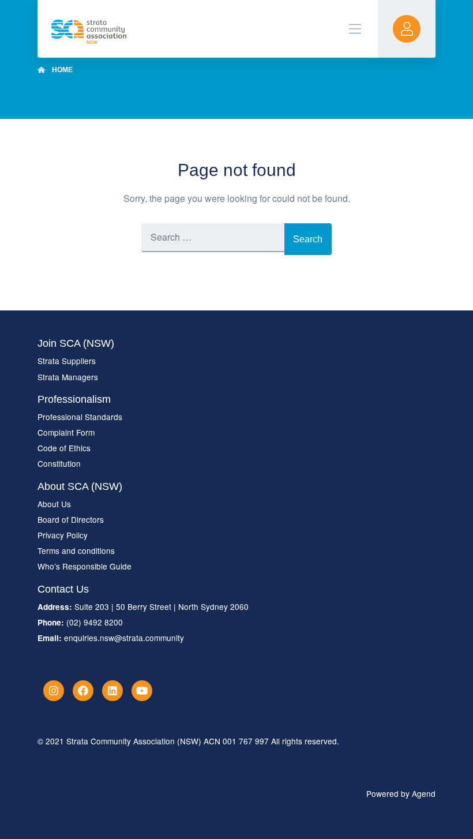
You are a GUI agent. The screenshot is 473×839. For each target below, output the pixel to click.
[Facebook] (83, 690)
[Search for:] (212, 239)
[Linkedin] (112, 690)
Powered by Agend (401, 793)
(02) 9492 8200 (94, 622)
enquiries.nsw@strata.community (124, 637)
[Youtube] (142, 690)
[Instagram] (53, 690)
